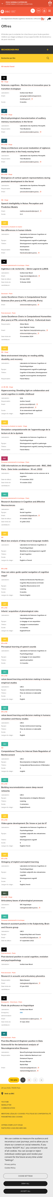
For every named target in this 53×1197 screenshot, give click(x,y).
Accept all (25, 1191)
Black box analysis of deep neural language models (24, 541)
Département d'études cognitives (19, 4)
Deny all (25, 1183)
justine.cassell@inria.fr (27, 404)
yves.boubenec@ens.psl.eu (29, 132)
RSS (42, 18)
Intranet (44, 10)
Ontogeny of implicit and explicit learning (20, 862)
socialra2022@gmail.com (28, 515)
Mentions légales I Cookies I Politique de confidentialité (26, 1114)
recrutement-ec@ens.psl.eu (29, 1019)
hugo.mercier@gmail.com (28, 276)
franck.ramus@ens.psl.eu (28, 253)
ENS (21, 1012)
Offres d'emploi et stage (12, 1125)
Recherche (29, 19)
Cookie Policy (10, 1168)
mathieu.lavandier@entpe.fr (29, 211)
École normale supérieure (16, 2)
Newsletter (6, 1105)
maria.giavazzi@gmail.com (29, 983)
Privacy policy (10, 1164)
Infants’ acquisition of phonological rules (19, 611)
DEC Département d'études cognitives (8, 11)
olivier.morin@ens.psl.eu (28, 305)
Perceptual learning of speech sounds (18, 646)
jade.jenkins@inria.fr (27, 407)
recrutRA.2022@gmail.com (29, 937)
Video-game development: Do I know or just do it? (24, 823)
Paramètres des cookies (12, 1117)
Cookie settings (25, 1176)
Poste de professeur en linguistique (17, 1005)
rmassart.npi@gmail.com (28, 1068)
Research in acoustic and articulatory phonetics (23, 976)
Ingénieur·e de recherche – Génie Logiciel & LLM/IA (24, 269)
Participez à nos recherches (13, 1128)
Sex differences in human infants (16, 230)
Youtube (5, 1102)
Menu (49, 10)
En (38, 11)
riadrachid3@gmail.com (28, 1071)
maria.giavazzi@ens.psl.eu (29, 908)
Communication (8, 1108)
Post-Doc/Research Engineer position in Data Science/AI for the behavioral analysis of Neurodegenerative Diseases (22, 1044)
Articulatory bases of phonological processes (22, 900)
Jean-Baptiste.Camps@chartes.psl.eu (32, 330)
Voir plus (13, 1080)
